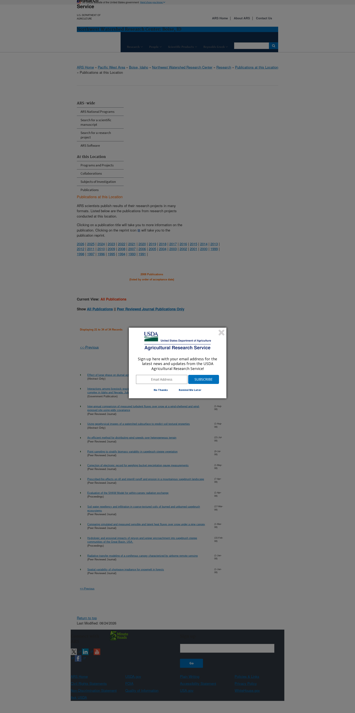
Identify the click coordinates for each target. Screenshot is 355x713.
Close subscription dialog (221, 332)
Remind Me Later (190, 390)
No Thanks (161, 390)
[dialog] (177, 363)
